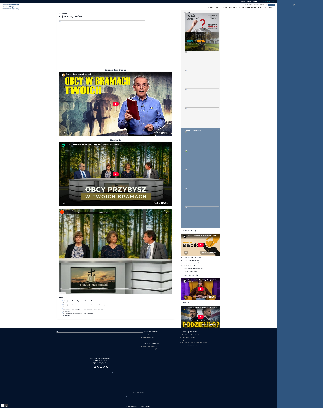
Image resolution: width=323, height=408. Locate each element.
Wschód (249, 1)
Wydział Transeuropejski (266, 1)
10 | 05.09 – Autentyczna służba (190, 263)
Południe (255, 1)
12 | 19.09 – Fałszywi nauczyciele (191, 257)
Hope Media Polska (187, 340)
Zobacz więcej (197, 130)
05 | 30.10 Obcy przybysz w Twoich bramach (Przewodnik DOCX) (85, 305)
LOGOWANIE (263, 4)
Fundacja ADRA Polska (188, 337)
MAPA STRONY (249, 4)
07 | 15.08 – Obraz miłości (189, 271)
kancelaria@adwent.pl (101, 364)
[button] (4, 405)
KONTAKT (256, 4)
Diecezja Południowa (149, 340)
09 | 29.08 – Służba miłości (189, 266)
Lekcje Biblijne (63, 13)
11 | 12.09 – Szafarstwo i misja (190, 260)
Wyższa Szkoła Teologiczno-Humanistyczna (194, 342)
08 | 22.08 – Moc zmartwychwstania (192, 268)
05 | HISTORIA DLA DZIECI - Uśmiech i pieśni (79, 313)
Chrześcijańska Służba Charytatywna (192, 335)
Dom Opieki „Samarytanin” (189, 345)
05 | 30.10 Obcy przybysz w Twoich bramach (78, 301)
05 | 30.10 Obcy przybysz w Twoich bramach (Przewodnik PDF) (84, 309)
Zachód (243, 1)
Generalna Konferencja (150, 346)
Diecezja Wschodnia (148, 337)
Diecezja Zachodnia (148, 335)
